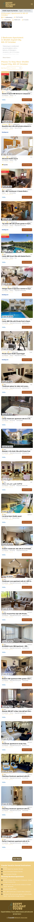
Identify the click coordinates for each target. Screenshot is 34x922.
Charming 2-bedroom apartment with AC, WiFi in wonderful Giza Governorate (15, 809)
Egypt (21, 10)
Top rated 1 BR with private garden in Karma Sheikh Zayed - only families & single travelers (17, 895)
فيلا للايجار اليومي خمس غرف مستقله (12, 483)
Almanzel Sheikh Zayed (10, 158)
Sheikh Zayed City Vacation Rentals (13, 869)
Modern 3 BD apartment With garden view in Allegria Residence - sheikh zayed (17, 679)
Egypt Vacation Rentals (9, 874)
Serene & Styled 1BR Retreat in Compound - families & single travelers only (16, 94)
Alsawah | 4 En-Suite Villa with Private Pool (16, 451)
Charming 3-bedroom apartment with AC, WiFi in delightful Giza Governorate (15, 776)
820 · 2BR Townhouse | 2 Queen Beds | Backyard (14, 191)
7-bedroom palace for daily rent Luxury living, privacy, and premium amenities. (15, 386)
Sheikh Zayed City (9, 97)
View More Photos (7, 24)
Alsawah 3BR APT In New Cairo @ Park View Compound (16, 711)
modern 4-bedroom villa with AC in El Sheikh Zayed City (17, 549)
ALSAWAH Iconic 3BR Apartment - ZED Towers (14, 646)
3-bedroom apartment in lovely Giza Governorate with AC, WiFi (14, 744)
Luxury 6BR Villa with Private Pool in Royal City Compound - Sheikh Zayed (16, 321)
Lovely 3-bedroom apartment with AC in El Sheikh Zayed (16, 419)
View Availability (27, 99)
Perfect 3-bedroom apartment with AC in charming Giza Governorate (15, 841)
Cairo (3, 97)
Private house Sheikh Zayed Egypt (13, 353)
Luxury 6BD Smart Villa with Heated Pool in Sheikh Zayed (16, 256)
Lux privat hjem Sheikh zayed (12, 516)
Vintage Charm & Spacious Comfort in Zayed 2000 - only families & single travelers (17, 289)
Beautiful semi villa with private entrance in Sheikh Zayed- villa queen (16, 126)
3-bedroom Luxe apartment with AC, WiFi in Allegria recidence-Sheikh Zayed (16, 581)
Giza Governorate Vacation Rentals (13, 871)
